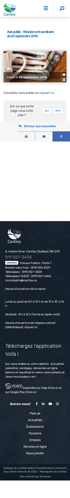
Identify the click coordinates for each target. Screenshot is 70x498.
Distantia (45, 476)
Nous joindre (35, 453)
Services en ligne (35, 447)
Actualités (35, 420)
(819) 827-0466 (41, 276)
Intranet (61, 468)
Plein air (35, 413)
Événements (35, 427)
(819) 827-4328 (32, 271)
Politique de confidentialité (18, 468)
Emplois (35, 440)
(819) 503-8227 (40, 267)
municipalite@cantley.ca (21, 280)
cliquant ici (46, 93)
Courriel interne (45, 468)
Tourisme (35, 433)
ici (35, 327)
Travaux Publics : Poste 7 (35, 263)
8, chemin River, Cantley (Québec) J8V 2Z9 (32, 251)
